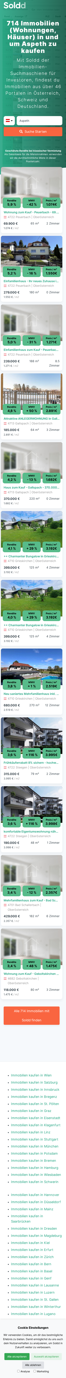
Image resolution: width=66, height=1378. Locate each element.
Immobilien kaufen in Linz (30, 1132)
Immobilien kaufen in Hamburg (34, 1168)
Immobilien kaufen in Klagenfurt (35, 1125)
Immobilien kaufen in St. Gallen (35, 1299)
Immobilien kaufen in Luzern (33, 1292)
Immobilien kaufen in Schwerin (34, 1182)
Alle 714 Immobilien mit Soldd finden (32, 1015)
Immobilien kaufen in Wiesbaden (36, 1175)
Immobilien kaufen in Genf (31, 1278)
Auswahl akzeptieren (46, 1356)
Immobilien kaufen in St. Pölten (35, 1104)
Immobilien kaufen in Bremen (33, 1160)
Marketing (43, 1371)
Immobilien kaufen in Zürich (32, 1257)
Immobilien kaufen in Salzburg (34, 1082)
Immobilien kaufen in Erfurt (32, 1250)
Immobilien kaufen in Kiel (30, 1243)
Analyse (25, 1371)
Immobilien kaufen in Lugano (33, 1314)
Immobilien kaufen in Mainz (32, 1209)
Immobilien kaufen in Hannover (35, 1195)
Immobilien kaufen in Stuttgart (34, 1139)
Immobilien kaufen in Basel (31, 1271)
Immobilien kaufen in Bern (31, 1264)
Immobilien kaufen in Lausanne (35, 1285)
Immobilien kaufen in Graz (31, 1111)
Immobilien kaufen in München (34, 1146)
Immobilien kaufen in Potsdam (34, 1153)
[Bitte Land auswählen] (9, 120)
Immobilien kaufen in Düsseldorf (36, 1202)
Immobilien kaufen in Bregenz (34, 1097)
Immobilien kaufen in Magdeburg (36, 1236)
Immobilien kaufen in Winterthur (36, 1307)
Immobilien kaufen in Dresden (34, 1228)
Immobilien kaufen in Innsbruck (35, 1089)
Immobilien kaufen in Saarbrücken (27, 1218)
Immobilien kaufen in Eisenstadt (35, 1118)
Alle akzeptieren (17, 1356)
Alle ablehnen (33, 1364)
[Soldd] (33, 5)
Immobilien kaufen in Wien (31, 1075)
